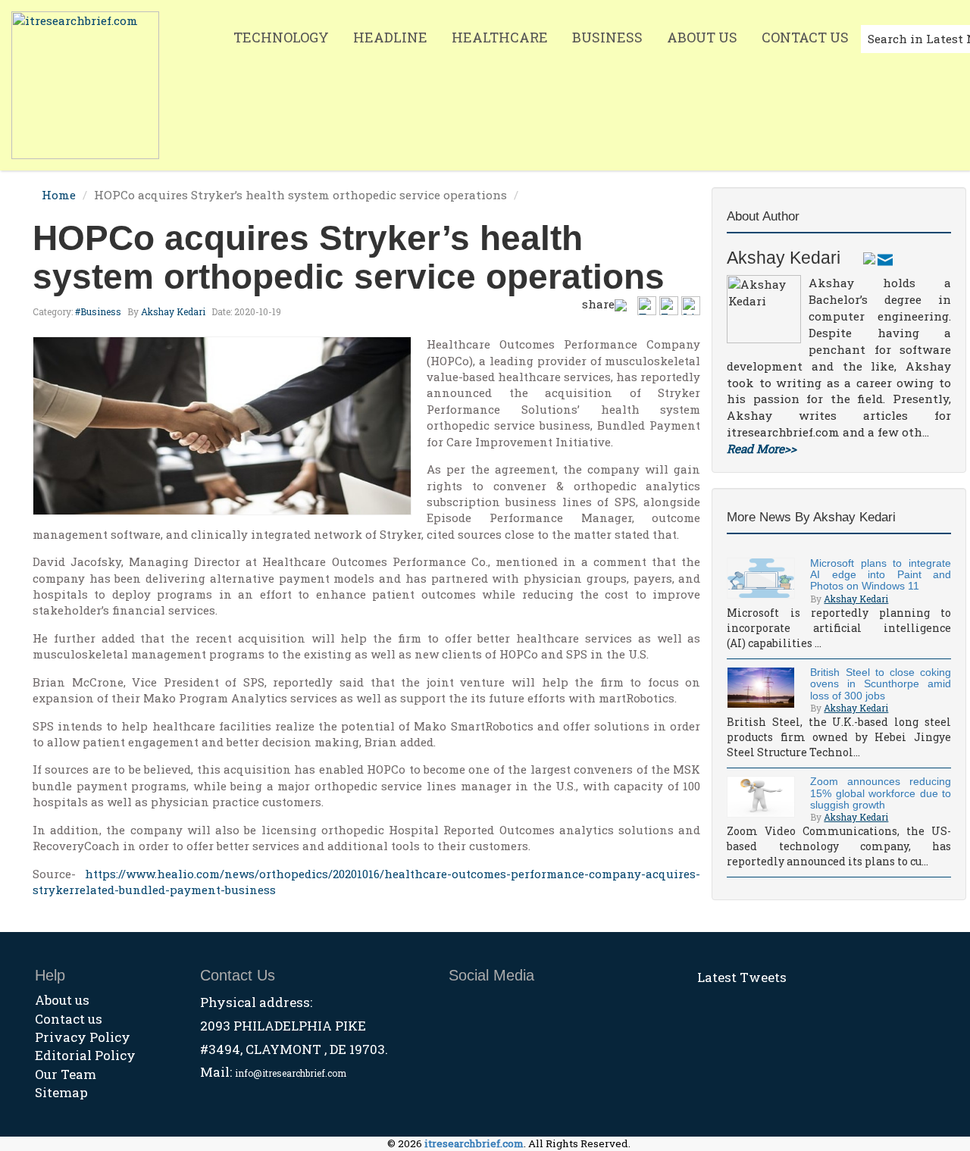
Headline (390, 37)
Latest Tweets (742, 977)
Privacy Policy (82, 1037)
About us (62, 1000)
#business (98, 311)
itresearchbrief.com (474, 1143)
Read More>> (761, 448)
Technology (281, 37)
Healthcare (500, 37)
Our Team (65, 1074)
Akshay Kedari (173, 311)
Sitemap (61, 1092)
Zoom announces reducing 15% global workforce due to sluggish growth (880, 793)
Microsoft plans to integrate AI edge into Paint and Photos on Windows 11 (880, 575)
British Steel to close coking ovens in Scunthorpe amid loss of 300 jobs (880, 684)
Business (607, 37)
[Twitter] (869, 257)
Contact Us (805, 37)
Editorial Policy (85, 1055)
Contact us (68, 1018)
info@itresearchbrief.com (290, 1073)
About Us (702, 37)
